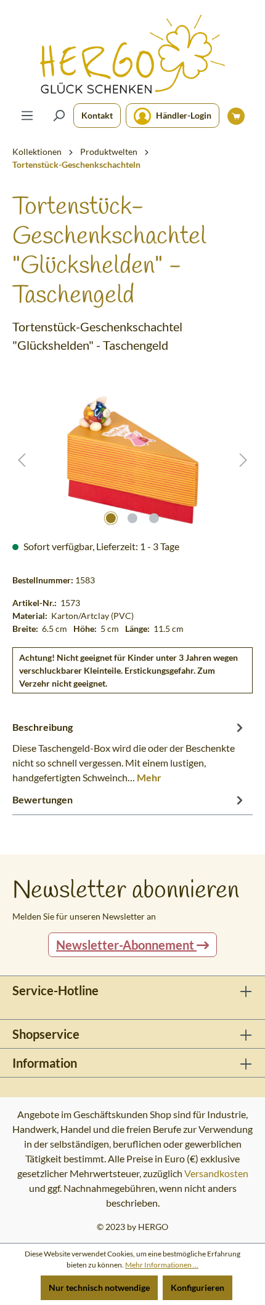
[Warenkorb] (236, 115)
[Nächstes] (243, 460)
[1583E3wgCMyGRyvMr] (132, 460)
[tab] (129, 752)
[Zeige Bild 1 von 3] (111, 518)
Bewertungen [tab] (42, 799)
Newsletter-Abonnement (126, 944)
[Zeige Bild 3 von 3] (154, 518)
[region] (132, 460)
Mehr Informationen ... (161, 1264)
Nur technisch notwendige (99, 1287)
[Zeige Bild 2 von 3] (132, 518)
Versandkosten (216, 1173)
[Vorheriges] (21, 460)
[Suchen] (58, 115)
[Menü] (27, 115)
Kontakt (97, 115)
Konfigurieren (197, 1287)
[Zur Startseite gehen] (132, 54)
